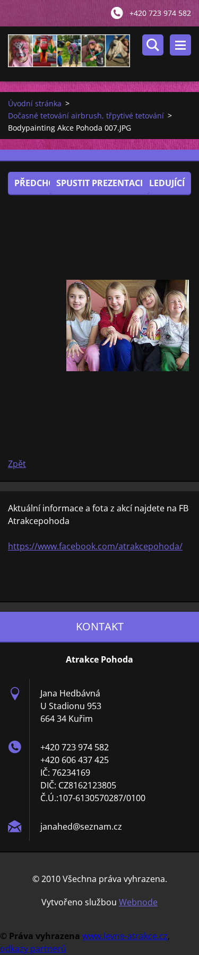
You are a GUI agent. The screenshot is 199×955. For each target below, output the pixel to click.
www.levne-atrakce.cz (125, 936)
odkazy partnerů (33, 948)
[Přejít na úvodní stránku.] (103, 53)
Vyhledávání (152, 45)
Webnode (138, 902)
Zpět (17, 464)
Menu (180, 45)
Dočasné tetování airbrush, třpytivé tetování (86, 116)
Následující (158, 183)
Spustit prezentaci (99, 183)
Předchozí (38, 183)
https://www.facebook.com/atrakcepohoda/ (95, 546)
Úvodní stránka (35, 103)
